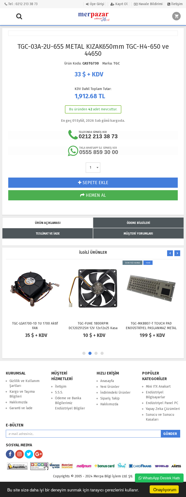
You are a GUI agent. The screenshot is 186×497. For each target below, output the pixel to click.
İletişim (176, 4)
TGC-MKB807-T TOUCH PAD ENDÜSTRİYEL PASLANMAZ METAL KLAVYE (151, 328)
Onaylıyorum (164, 489)
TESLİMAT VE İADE (48, 233)
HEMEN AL (95, 195)
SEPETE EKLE (94, 182)
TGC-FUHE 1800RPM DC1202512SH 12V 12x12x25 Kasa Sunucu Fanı (93, 328)
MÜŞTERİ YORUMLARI (138, 233)
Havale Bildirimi (150, 4)
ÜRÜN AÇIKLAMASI (48, 223)
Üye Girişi (96, 4)
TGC (116, 63)
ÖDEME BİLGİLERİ (138, 223)
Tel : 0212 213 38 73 (22, 4)
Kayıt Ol (121, 4)
